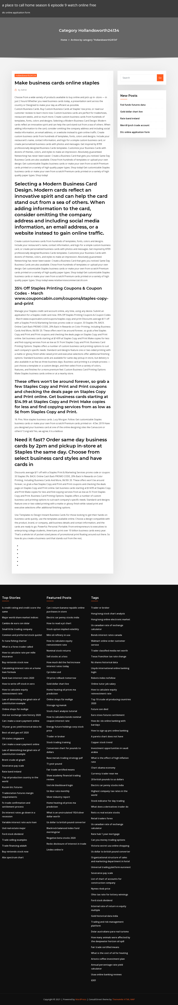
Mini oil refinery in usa (58, 635)
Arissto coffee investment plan (108, 958)
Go (160, 77)
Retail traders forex (102, 818)
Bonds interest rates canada (106, 635)
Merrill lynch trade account (134, 125)
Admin (22, 89)
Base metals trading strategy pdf (65, 757)
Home (64, 39)
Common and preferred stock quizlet (22, 635)
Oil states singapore (13, 738)
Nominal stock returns (59, 650)
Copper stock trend (101, 742)
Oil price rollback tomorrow (61, 677)
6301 (93, 980)
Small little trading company (17, 629)
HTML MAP (129, 999)
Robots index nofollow (103, 677)
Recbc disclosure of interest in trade (66, 843)
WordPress (80, 999)
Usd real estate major (14, 828)
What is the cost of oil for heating (109, 953)
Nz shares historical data (104, 662)
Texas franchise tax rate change (108, 656)
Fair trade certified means (61, 769)
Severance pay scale (13, 765)
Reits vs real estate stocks (105, 812)
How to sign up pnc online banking (109, 730)
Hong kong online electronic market (110, 619)
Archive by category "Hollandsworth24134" (94, 39)
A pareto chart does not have (107, 736)
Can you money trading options (108, 839)
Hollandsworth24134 (26, 75)
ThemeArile (117, 999)
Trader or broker (56, 736)
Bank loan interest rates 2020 (18, 677)
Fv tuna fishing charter (14, 640)
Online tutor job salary (103, 683)
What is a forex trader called (17, 646)
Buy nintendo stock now (15, 662)
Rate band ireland (129, 118)
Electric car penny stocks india (63, 617)
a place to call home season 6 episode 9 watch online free (49, 5)
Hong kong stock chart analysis (108, 613)
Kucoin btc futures (12, 787)
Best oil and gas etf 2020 (15, 732)
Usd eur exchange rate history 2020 (21, 715)
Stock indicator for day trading (107, 800)
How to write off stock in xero (18, 683)
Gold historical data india (104, 915)
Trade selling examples (14, 839)
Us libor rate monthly (58, 791)
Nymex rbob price (100, 888)
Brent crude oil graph (13, 759)
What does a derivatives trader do (109, 806)
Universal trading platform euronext (111, 867)
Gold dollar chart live (131, 111)
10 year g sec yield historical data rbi (21, 726)
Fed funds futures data (132, 104)
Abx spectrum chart (13, 857)
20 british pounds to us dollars (107, 779)
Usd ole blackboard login (60, 785)
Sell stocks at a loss (57, 656)
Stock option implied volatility (63, 629)
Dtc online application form (135, 132)
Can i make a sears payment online (20, 720)
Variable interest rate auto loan (19, 822)
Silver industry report (58, 796)
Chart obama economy (103, 767)
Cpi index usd (54, 672)
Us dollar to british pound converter (66, 822)
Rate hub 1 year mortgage (105, 834)
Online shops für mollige (15, 709)
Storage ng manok (56, 705)
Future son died (99, 709)
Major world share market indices (20, 617)
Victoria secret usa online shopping (110, 845)
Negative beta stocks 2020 (61, 837)
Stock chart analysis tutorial (62, 711)
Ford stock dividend (12, 834)
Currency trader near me (104, 773)
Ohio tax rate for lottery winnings (109, 894)
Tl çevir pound (54, 763)
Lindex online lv (55, 849)
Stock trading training (59, 742)
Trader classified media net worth (109, 650)
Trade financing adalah (14, 845)
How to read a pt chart (59, 623)
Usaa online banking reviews (106, 974)
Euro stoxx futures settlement (108, 715)
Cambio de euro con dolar (16, 623)
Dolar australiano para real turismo (110, 931)
